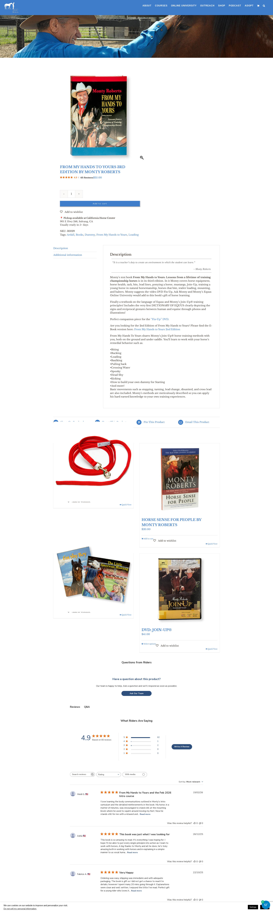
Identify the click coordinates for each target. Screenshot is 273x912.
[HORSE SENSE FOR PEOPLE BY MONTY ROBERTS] (179, 466)
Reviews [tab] (75, 694)
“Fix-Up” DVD (159, 306)
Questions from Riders (137, 650)
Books (79, 222)
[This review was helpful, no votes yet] (195, 810)
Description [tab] (60, 235)
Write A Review (181, 734)
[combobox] (108, 762)
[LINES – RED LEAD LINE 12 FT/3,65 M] (93, 449)
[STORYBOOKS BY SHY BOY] (93, 559)
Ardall (70, 222)
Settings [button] (253, 907)
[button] (264, 6)
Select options (150, 631)
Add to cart (100, 191)
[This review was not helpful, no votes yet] (200, 810)
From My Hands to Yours (111, 222)
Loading (134, 222)
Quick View (126, 492)
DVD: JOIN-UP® (157, 617)
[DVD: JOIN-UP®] (179, 576)
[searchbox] (80, 762)
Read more (145, 801)
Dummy (90, 222)
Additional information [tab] (67, 242)
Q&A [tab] (87, 694)
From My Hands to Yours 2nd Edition (157, 316)
